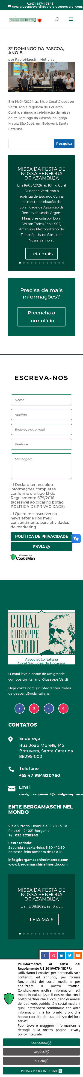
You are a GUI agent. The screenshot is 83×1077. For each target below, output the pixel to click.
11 (59, 263)
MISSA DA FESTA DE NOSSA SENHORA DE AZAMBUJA (41, 173)
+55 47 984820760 (40, 775)
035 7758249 (26, 835)
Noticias (47, 59)
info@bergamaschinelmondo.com (38, 860)
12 (63, 263)
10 (55, 263)
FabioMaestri (26, 59)
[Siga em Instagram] (34, 708)
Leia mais (41, 253)
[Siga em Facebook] (20, 708)
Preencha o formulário (41, 316)
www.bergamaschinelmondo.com (38, 864)
